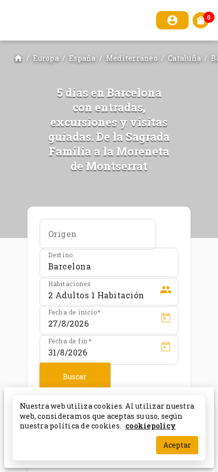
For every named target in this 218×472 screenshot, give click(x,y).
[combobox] (98, 237)
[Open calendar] (166, 319)
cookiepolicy (150, 425)
